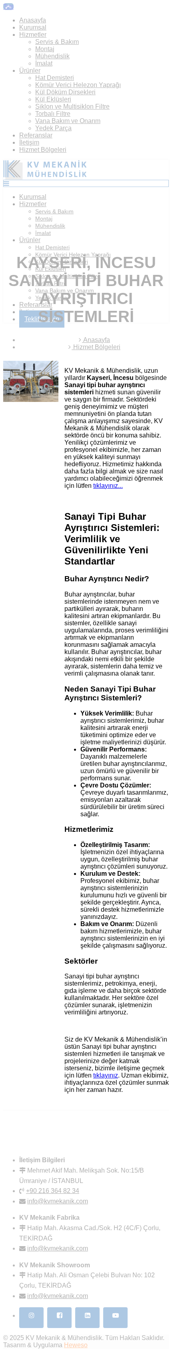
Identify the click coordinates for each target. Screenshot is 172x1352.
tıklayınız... (108, 485)
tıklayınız (105, 1075)
